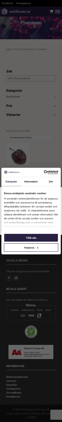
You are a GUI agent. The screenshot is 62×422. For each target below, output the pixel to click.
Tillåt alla (31, 237)
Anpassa (29, 247)
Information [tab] (31, 181)
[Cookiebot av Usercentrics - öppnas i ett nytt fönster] (44, 172)
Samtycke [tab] (11, 181)
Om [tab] (51, 181)
